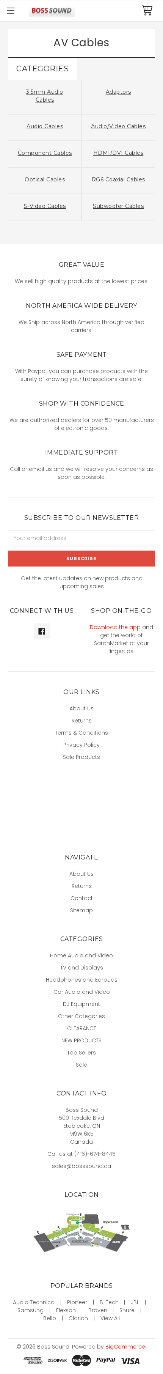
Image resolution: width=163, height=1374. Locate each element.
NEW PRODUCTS (81, 1040)
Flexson (66, 1310)
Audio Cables (45, 126)
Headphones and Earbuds (82, 980)
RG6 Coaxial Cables (118, 179)
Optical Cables (45, 179)
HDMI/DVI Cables (118, 153)
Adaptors (118, 91)
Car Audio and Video (81, 992)
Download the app (115, 627)
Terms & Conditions (81, 733)
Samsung (30, 1310)
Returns (82, 720)
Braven (97, 1310)
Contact (82, 898)
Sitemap (81, 910)
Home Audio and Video (81, 955)
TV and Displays (81, 967)
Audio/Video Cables (118, 126)
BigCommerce (125, 1346)
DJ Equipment (81, 1004)
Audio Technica (34, 1302)
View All (110, 1318)
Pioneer (77, 1302)
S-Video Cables (45, 206)
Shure (127, 1310)
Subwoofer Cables (118, 206)
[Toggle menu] (10, 10)
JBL (135, 1302)
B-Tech (109, 1302)
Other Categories (81, 1016)
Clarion (78, 1318)
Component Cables (45, 153)
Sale (81, 1065)
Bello (49, 1318)
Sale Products (81, 757)
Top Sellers (81, 1052)
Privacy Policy (81, 745)
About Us (81, 708)
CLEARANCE (81, 1028)
